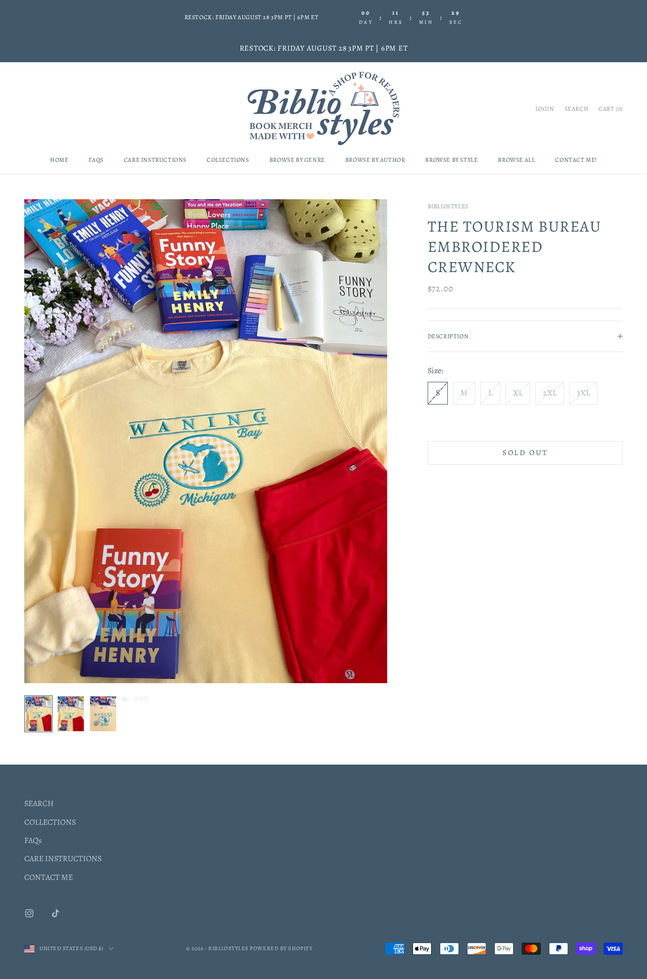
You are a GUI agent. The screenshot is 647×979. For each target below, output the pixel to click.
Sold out (525, 453)
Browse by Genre (297, 160)
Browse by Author (375, 160)
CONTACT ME (48, 877)
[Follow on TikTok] (56, 913)
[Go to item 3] (103, 714)
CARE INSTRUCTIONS (63, 858)
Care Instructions (155, 160)
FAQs (95, 160)
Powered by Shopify (281, 948)
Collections (228, 160)
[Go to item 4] (135, 698)
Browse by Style (451, 160)
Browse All (516, 160)
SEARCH (39, 803)
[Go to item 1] (38, 714)
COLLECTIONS (50, 822)
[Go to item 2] (71, 714)
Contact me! (576, 160)
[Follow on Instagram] (29, 913)
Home (59, 160)
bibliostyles (448, 206)
